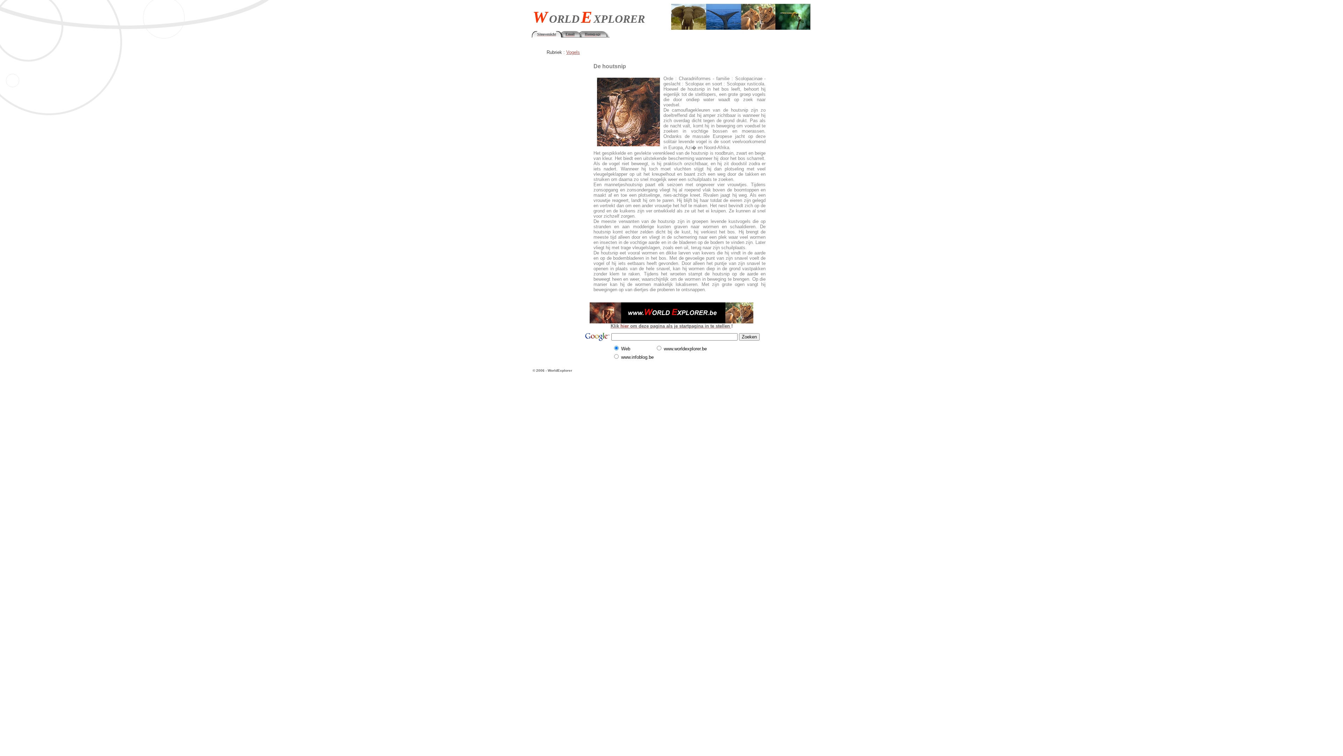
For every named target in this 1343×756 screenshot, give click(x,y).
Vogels (573, 52)
